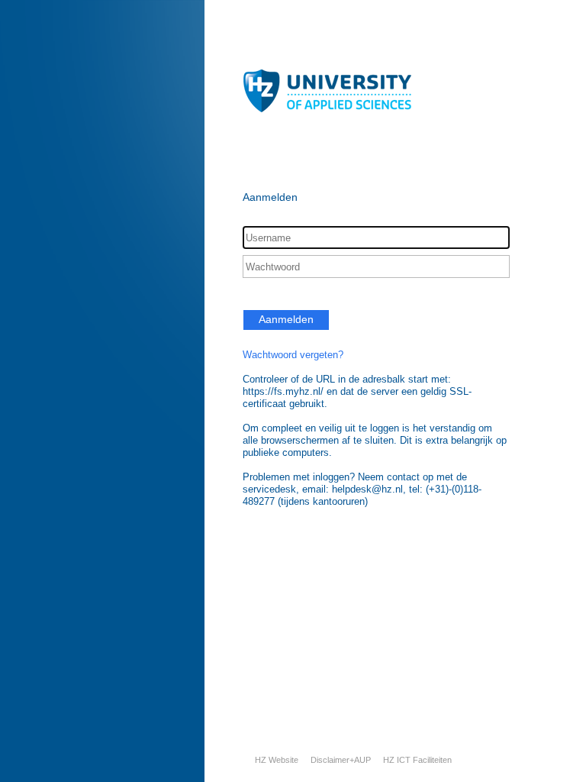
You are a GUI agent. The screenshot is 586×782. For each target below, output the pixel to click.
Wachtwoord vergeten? (293, 354)
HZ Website (276, 759)
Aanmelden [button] (286, 319)
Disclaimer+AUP (341, 759)
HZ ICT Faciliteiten (417, 759)
